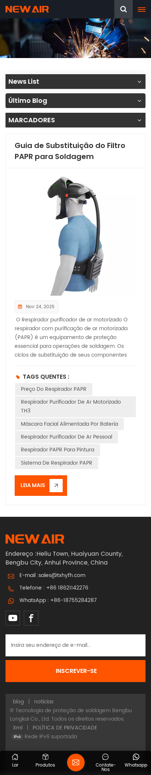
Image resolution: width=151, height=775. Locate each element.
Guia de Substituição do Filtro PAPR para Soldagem (70, 151)
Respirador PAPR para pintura (57, 450)
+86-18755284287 (73, 600)
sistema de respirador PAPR (56, 463)
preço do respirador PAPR (53, 389)
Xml (17, 728)
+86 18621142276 (67, 588)
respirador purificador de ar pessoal (66, 437)
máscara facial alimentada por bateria (69, 424)
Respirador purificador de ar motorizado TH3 (71, 406)
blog (18, 702)
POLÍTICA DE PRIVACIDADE (65, 728)
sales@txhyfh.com (61, 575)
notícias (44, 702)
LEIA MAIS (33, 485)
